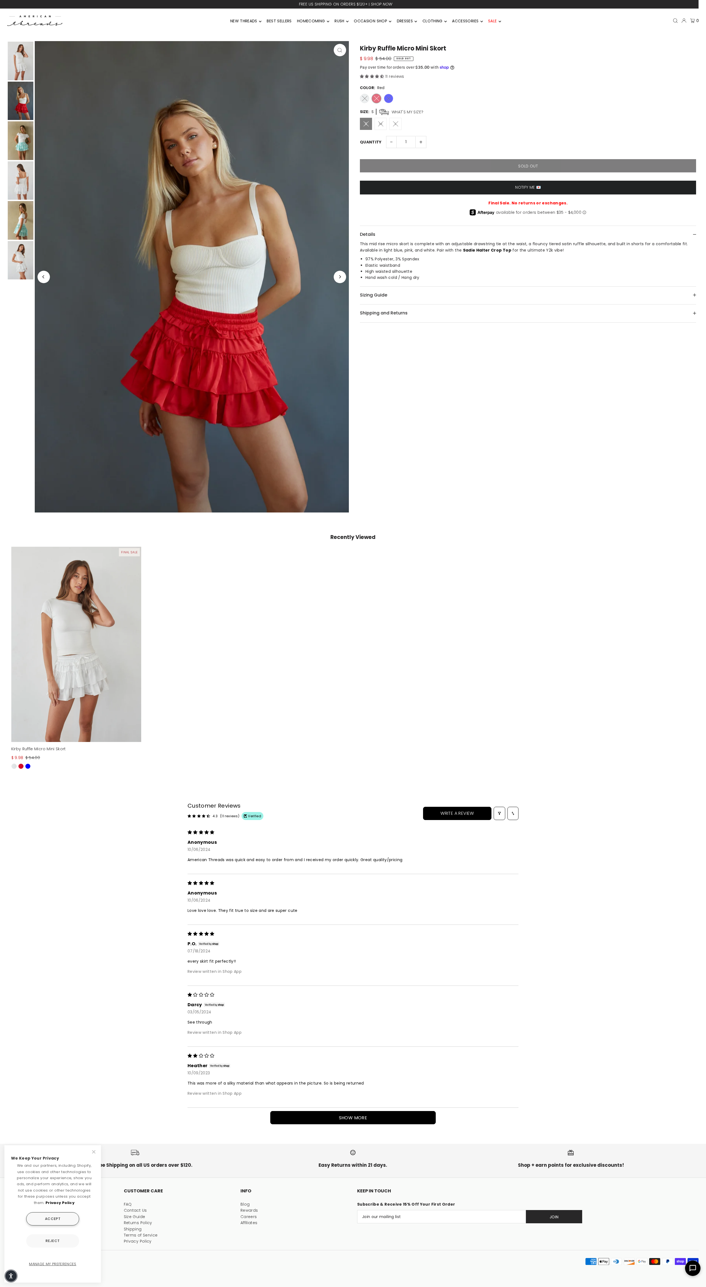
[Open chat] (692, 1268)
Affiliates (249, 1222)
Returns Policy (138, 1222)
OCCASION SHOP (370, 21)
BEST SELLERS (279, 21)
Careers (248, 1216)
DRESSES (405, 21)
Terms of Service (141, 1235)
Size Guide (134, 1216)
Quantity (371, 142)
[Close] (94, 1152)
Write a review (457, 813)
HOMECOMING (311, 21)
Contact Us (135, 1210)
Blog (245, 1204)
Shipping (133, 1229)
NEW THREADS (243, 21)
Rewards (249, 1210)
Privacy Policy (138, 1241)
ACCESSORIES (465, 21)
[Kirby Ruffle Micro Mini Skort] (76, 644)
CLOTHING (432, 21)
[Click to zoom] (340, 50)
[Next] (340, 277)
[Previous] (44, 277)
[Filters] (499, 813)
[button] (372, 76)
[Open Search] (675, 20)
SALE (492, 21)
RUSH (339, 21)
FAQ (128, 1204)
